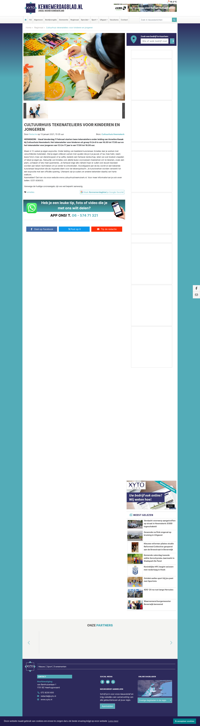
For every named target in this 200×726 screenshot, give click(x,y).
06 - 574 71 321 (85, 215)
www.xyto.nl (46, 589)
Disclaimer (152, 612)
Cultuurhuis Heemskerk (112, 134)
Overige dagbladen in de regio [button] (152, 590)
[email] (196, 295)
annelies (30, 192)
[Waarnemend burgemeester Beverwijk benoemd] (135, 495)
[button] (25, 111)
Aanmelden (107, 596)
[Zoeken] (174, 20)
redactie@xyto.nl (48, 586)
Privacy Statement (166, 612)
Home (28, 27)
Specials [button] (84, 20)
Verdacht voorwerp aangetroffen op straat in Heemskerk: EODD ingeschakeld (160, 413)
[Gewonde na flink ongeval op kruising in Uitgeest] (135, 426)
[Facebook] (102, 572)
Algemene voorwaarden (136, 612)
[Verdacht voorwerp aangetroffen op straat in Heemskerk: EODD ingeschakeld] (135, 414)
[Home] (25, 19)
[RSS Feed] (113, 572)
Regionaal (74, 20)
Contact (124, 20)
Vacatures (114, 20)
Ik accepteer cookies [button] (184, 721)
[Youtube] (108, 572)
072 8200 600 (47, 582)
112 (30, 20)
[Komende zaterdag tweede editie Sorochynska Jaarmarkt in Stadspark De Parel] (135, 449)
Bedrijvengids (51, 20)
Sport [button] (94, 20)
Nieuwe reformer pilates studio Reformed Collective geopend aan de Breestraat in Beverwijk (159, 436)
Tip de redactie (109, 229)
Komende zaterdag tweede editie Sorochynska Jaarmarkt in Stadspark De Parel (159, 448)
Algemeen (38, 20)
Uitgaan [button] (103, 20)
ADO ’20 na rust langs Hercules (158, 479)
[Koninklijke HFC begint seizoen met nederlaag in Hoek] (135, 460)
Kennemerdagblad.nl (60, 6)
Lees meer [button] (113, 721)
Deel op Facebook (43, 229)
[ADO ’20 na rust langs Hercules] (135, 483)
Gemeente (63, 20)
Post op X (76, 229)
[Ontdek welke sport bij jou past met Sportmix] (135, 472)
